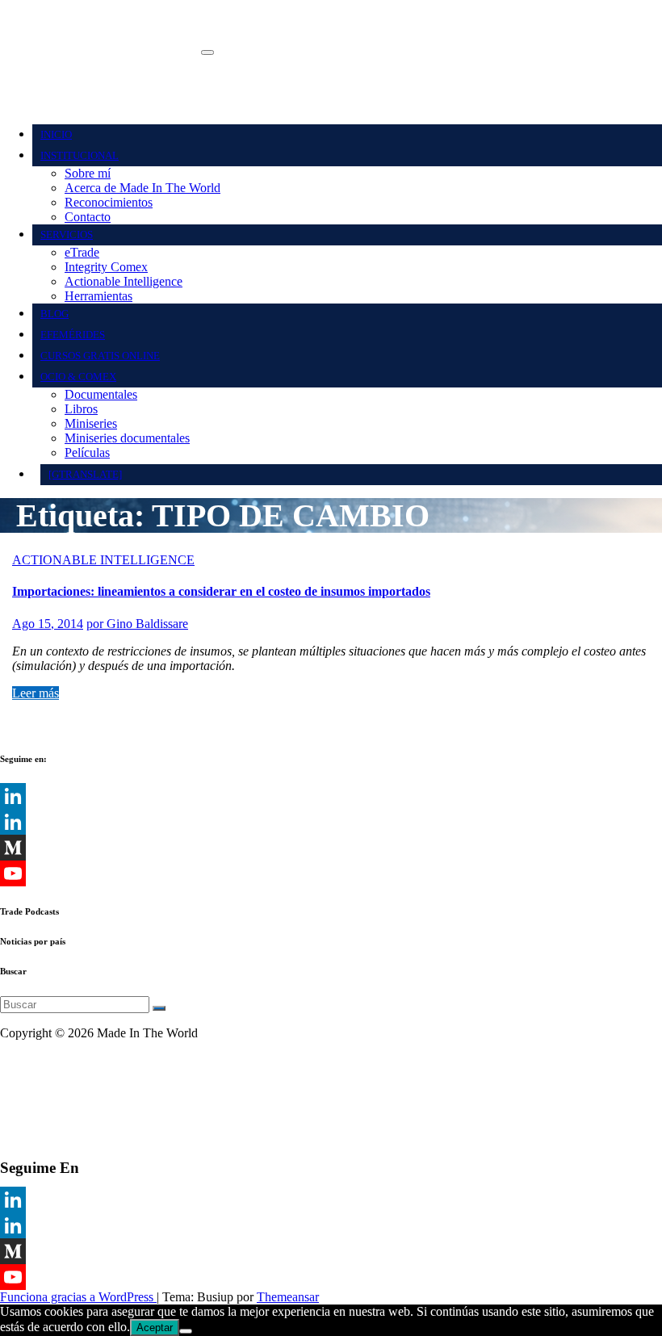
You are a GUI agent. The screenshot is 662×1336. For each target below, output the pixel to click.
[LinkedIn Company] (331, 822)
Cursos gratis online (100, 356)
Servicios (66, 234)
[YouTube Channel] (331, 873)
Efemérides (72, 335)
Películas (87, 452)
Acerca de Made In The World (142, 188)
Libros (81, 409)
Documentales (101, 394)
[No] (185, 1331)
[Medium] (331, 848)
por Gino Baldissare (137, 623)
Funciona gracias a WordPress (78, 1297)
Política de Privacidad (55, 1088)
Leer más (35, 693)
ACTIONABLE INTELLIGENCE (103, 560)
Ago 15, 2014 (47, 623)
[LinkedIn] (331, 796)
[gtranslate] (85, 474)
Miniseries (91, 423)
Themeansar (288, 1297)
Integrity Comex (106, 267)
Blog (54, 314)
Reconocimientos (109, 202)
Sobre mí (88, 173)
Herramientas (98, 296)
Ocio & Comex (78, 377)
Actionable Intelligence (123, 281)
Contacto (88, 217)
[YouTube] (331, 1277)
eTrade (82, 252)
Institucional (79, 155)
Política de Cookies (49, 1115)
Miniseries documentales (127, 438)
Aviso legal (28, 1060)
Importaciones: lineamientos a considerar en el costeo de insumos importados (221, 591)
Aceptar (154, 1327)
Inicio (56, 134)
